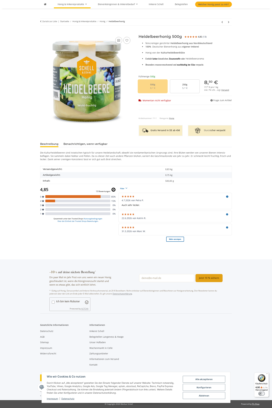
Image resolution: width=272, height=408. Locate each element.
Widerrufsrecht (48, 353)
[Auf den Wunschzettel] (126, 40)
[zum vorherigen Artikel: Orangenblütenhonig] (222, 22)
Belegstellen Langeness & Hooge (106, 336)
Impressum (52, 398)
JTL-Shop (255, 404)
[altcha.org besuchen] (86, 302)
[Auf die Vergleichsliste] (118, 40)
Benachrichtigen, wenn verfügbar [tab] (85, 143)
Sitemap (44, 342)
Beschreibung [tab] (49, 143)
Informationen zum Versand (104, 359)
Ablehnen (204, 395)
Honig (171, 118)
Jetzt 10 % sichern (209, 277)
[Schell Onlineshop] (45, 4)
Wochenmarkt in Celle (101, 347)
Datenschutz (67, 398)
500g (154, 86)
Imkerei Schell (156, 4)
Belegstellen (181, 4)
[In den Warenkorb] (42, 32)
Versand (225, 90)
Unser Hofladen (97, 342)
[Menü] (267, 374)
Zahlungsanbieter (98, 353)
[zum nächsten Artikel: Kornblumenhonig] (228, 22)
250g (186, 86)
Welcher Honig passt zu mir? (213, 4)
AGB (42, 336)
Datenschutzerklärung (122, 293)
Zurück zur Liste (49, 21)
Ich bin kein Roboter (68, 301)
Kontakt (93, 364)
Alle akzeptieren (204, 379)
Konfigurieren (204, 387)
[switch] (261, 394)
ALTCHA (84, 308)
